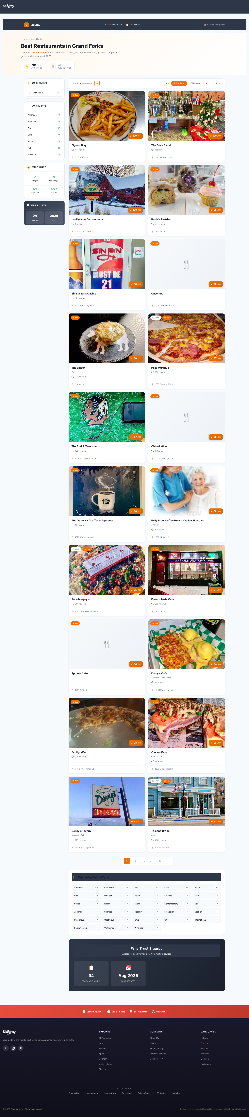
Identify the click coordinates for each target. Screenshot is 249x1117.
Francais (205, 1053)
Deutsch (205, 1059)
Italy (101, 1043)
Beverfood (127, 1093)
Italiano (204, 1038)
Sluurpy (102, 1069)
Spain (101, 1053)
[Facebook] (6, 1048)
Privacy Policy (156, 1048)
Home (25, 39)
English (204, 1043)
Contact (153, 1043)
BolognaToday (144, 1093)
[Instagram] (13, 1048)
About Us (154, 1038)
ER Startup (161, 1093)
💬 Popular (195, 83)
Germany (103, 1059)
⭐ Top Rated (179, 83)
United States (105, 1064)
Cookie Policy (156, 1059)
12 (160, 861)
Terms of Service (158, 1053)
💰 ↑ (207, 83)
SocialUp (176, 1093)
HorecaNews (110, 1093)
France (102, 1048)
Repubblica (74, 1093)
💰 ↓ (217, 83)
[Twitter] (21, 1048)
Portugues (206, 1064)
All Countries (105, 1038)
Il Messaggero (91, 1093)
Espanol (204, 1048)
